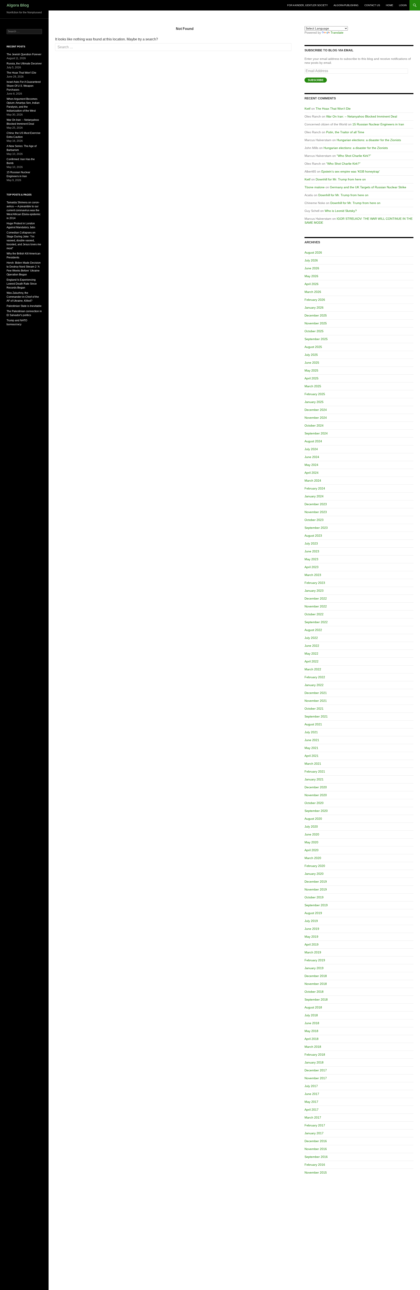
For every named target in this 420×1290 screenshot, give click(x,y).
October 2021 (314, 708)
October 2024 (314, 425)
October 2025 (314, 331)
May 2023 (311, 559)
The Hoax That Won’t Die (333, 108)
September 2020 (316, 811)
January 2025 (314, 402)
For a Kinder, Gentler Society (307, 5)
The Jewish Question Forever (24, 54)
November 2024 (315, 417)
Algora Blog (18, 5)
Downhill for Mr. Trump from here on (341, 179)
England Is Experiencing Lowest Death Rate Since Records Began (22, 283)
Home (389, 5)
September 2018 (316, 999)
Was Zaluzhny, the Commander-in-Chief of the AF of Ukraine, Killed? (23, 296)
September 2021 (316, 716)
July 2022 (311, 638)
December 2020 (315, 787)
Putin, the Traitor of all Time (345, 132)
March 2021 (312, 763)
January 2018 (314, 1062)
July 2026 (311, 260)
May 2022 (311, 653)
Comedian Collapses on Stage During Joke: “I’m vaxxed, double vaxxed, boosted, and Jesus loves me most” (24, 240)
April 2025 (311, 378)
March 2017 (312, 1117)
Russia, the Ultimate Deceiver (24, 63)
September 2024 (316, 433)
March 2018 (312, 1046)
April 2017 (311, 1109)
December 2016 (315, 1141)
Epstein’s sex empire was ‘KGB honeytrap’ (350, 171)
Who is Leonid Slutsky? (341, 211)
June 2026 (311, 268)
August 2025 (313, 347)
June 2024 (311, 457)
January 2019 (314, 968)
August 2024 (313, 441)
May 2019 (311, 936)
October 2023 (314, 520)
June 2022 (311, 645)
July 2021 (311, 732)
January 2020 (314, 873)
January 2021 (314, 779)
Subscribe (316, 80)
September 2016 (316, 1157)
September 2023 (316, 527)
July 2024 (311, 449)
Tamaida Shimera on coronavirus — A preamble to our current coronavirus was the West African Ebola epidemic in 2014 (23, 210)
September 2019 (316, 905)
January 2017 (314, 1133)
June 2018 (311, 1023)
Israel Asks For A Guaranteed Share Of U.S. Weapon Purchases (24, 85)
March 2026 (312, 292)
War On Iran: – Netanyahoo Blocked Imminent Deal (361, 116)
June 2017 (311, 1094)
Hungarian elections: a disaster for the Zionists (369, 140)
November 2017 (315, 1078)
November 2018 (315, 984)
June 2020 (311, 834)
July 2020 (311, 826)
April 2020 (311, 850)
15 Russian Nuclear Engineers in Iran (378, 124)
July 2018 (311, 1015)
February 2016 (314, 1164)
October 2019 (314, 897)
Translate (337, 32)
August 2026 (313, 252)
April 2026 (311, 284)
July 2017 (311, 1086)
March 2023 (312, 575)
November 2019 (315, 889)
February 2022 (314, 677)
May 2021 (311, 748)
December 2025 (315, 315)
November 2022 (315, 606)
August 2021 (313, 724)
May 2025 (311, 370)
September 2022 (316, 622)
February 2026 (314, 299)
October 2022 (314, 614)
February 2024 (314, 488)
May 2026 (311, 276)
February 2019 (314, 960)
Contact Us (372, 5)
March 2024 (312, 480)
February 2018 (314, 1054)
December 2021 (315, 693)
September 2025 (316, 339)
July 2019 (311, 921)
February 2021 (314, 771)
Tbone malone (314, 187)
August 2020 (313, 818)
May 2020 (311, 842)
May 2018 (311, 1031)
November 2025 (315, 323)
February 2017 (314, 1125)
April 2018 (311, 1039)
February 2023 (314, 582)
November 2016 (315, 1149)
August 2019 (313, 913)
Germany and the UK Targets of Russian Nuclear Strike (368, 187)
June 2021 (311, 740)
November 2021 (315, 700)
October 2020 (314, 803)
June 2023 (311, 551)
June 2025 (311, 362)
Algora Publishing (346, 5)
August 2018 (313, 1007)
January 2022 (314, 685)
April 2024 (311, 472)
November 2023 (315, 512)
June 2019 (311, 928)
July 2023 (311, 543)
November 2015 (315, 1172)
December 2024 (315, 410)
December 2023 (315, 504)
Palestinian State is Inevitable (24, 306)
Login (403, 5)
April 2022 (311, 661)
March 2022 (312, 669)
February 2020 (314, 866)
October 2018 (314, 991)
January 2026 (314, 307)
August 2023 (313, 535)
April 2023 (311, 567)
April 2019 (311, 944)
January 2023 (314, 590)
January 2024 (314, 496)
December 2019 (315, 881)
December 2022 (315, 598)
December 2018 (315, 976)
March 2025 (312, 386)
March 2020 (312, 858)
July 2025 (311, 354)
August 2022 (313, 630)
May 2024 (311, 465)
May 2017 (311, 1101)
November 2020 (315, 795)
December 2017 (315, 1070)
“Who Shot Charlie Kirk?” (354, 155)
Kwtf (307, 108)
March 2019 (312, 952)
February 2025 (314, 394)
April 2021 (311, 755)
